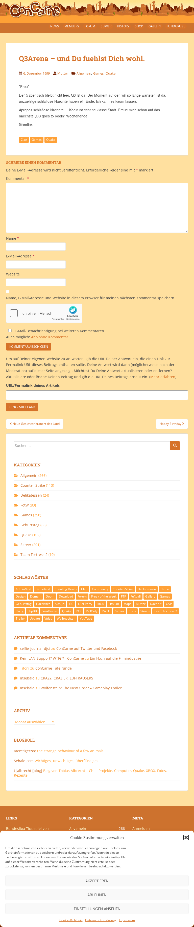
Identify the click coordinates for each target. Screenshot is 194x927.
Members (71, 26)
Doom (50, 596)
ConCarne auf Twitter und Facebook (86, 648)
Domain (35, 596)
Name (12, 238)
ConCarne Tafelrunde (53, 668)
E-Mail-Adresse (20, 256)
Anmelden (141, 828)
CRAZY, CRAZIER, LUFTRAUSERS (67, 678)
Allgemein (84, 73)
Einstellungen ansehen (97, 908)
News (54, 26)
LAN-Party (85, 604)
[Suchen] (175, 445)
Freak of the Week (103, 596)
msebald (27, 678)
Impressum (127, 920)
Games (98, 73)
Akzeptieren (97, 880)
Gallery (155, 26)
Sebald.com (24, 760)
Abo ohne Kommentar (49, 337)
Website (13, 274)
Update (35, 618)
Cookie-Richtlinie (71, 920)
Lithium (114, 604)
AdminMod (23, 589)
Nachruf (155, 604)
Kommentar (17, 178)
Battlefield (43, 589)
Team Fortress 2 (33, 554)
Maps (127, 604)
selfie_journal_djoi (35, 648)
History (123, 26)
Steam (145, 611)
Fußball (136, 596)
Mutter (62, 73)
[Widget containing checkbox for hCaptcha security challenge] (44, 313)
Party (19, 611)
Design (21, 596)
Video (48, 618)
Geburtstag (29, 524)
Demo (164, 589)
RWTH (106, 611)
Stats (132, 611)
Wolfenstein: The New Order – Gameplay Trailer (81, 688)
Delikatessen (31, 495)
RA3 (78, 611)
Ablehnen (97, 894)
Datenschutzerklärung (100, 920)
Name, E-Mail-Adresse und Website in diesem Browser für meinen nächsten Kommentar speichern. (90, 297)
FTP (123, 596)
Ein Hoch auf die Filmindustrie (115, 658)
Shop (139, 26)
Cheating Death (66, 589)
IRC (71, 604)
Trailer (20, 618)
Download (66, 596)
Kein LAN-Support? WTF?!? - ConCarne (52, 658)
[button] (186, 837)
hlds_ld (59, 604)
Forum (90, 26)
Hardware (43, 604)
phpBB (32, 611)
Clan (24, 139)
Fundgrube (176, 26)
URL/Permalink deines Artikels (33, 385)
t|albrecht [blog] (28, 770)
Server (106, 26)
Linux (100, 604)
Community (100, 589)
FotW (24, 505)
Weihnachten (66, 618)
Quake (110, 73)
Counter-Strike (32, 485)
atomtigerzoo (25, 750)
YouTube (86, 618)
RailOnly (91, 611)
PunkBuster (49, 611)
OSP (169, 604)
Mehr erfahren (162, 376)
